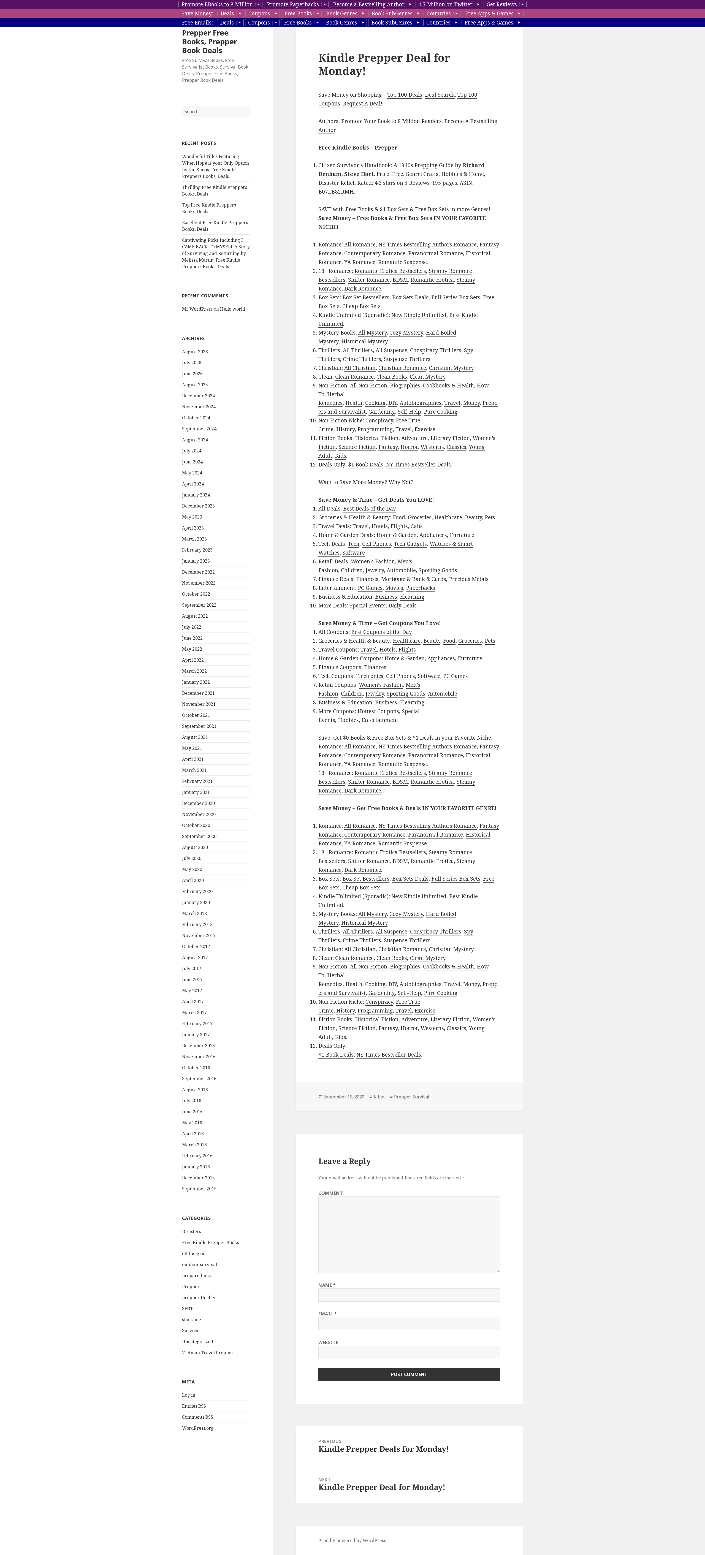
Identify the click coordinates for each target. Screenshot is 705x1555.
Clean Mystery (427, 376)
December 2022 (198, 572)
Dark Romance (362, 288)
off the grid (194, 1253)
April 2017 (193, 1001)
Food (399, 517)
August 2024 (195, 440)
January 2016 (196, 1167)
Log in (188, 1395)
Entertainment (380, 720)
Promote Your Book (365, 121)
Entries (194, 1406)
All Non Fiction (368, 385)
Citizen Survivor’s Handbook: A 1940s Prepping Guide (386, 165)
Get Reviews (502, 4)
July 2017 (191, 968)
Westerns (432, 447)
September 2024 (199, 429)
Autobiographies (420, 402)
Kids (340, 455)
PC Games (370, 587)
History (345, 429)
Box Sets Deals (410, 297)
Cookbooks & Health (448, 385)
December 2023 (198, 506)
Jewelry (374, 570)
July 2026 (191, 363)
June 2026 (192, 374)
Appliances (433, 535)
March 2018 (194, 913)
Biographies (405, 385)
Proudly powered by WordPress (352, 1540)
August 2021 (195, 737)
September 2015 (199, 1189)
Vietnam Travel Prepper (208, 1353)
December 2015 (198, 1178)
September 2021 (199, 726)
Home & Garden (396, 535)
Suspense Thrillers (407, 359)
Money (471, 402)
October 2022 (196, 594)
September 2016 (199, 1079)
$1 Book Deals (365, 464)
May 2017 (192, 990)
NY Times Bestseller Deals (418, 464)
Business (386, 596)
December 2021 (198, 693)
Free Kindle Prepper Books (210, 1242)
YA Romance (359, 262)
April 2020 (193, 880)
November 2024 (199, 407)
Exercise (424, 429)
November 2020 (199, 814)
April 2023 (193, 528)
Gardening (381, 411)
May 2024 (192, 473)
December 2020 (198, 803)
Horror (409, 447)
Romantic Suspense (402, 262)
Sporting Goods (438, 570)
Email (327, 1314)
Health (353, 402)
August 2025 (195, 385)
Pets (490, 517)
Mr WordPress (197, 309)
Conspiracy (379, 420)
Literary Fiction (450, 438)
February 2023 (197, 550)
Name (327, 1285)
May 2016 (192, 1123)
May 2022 (192, 649)
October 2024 (196, 418)
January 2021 (196, 792)
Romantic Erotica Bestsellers (390, 271)
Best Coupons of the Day (381, 632)
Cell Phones (376, 543)
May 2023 (192, 517)
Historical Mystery (364, 341)
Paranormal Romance (435, 253)
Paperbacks (420, 587)
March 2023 (194, 539)
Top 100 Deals (404, 94)
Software (353, 552)
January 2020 (196, 902)
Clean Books (391, 376)
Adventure (414, 438)
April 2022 (193, 660)
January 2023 (196, 561)
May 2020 (192, 869)
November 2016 (199, 1057)
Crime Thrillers (362, 359)
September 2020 (199, 836)
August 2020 (195, 847)
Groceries (420, 517)
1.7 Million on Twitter (446, 4)
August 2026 (195, 352)
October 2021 (196, 715)
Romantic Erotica (432, 279)
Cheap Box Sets (361, 306)
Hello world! (233, 309)
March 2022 (194, 671)
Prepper (191, 1286)
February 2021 (197, 781)
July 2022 (191, 627)
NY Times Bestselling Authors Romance (427, 244)
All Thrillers (358, 350)
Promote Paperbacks (293, 4)
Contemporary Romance (374, 253)
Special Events (367, 605)
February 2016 (197, 1156)
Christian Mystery (451, 367)
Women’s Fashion (373, 561)
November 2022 (199, 583)
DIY (392, 402)
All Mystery (372, 332)
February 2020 (197, 891)
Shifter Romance (369, 279)
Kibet (379, 1097)
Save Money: (197, 13)
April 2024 (193, 484)
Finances (367, 579)
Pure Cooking (440, 411)
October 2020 (196, 825)
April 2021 (193, 759)
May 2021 (192, 748)
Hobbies (348, 720)
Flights (399, 526)
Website (328, 1342)
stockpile (191, 1320)
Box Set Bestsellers (365, 297)
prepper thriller (199, 1298)
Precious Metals (469, 579)
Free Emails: (197, 22)
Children (352, 570)
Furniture (462, 535)
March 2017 (194, 1012)
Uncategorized (197, 1342)
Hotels (380, 526)
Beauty (473, 517)
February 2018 (197, 924)
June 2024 (192, 462)
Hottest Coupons (378, 711)
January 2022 (196, 682)
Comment (330, 1193)
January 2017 (196, 1035)
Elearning (412, 596)
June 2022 (192, 638)
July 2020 (191, 858)
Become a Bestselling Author (369, 4)
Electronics (369, 676)
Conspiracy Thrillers (435, 350)
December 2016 (198, 1046)
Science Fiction (357, 447)
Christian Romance (402, 367)
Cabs (417, 526)
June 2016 (192, 1112)
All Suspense (391, 350)
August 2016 (195, 1090)
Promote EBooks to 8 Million (217, 4)
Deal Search (440, 94)
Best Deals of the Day (369, 508)
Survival (191, 1331)
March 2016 (194, 1145)
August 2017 (195, 957)
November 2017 (199, 935)
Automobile (401, 570)
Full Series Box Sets (455, 297)
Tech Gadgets (410, 543)
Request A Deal (362, 103)
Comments (197, 1417)
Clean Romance (354, 376)
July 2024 (191, 451)
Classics (456, 447)
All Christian (360, 367)
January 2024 (196, 495)
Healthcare (448, 517)
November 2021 (199, 704)
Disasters (191, 1231)
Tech (353, 543)
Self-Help (409, 411)
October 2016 (196, 1068)
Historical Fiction (376, 438)
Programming (375, 429)
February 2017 (197, 1024)
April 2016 (193, 1134)
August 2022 (195, 616)
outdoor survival (199, 1264)
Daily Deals (402, 605)
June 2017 (192, 979)
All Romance (360, 244)
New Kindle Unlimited (418, 315)
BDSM (400, 279)
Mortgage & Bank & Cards (413, 579)
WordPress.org (198, 1428)
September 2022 (199, 605)
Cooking (375, 402)
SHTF (187, 1309)
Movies (394, 587)
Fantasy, (388, 447)
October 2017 (196, 946)
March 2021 (194, 770)
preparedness (196, 1275)
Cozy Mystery (406, 332)
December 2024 (198, 396)
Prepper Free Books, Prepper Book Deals (209, 41)
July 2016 (191, 1101)
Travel (452, 402)
